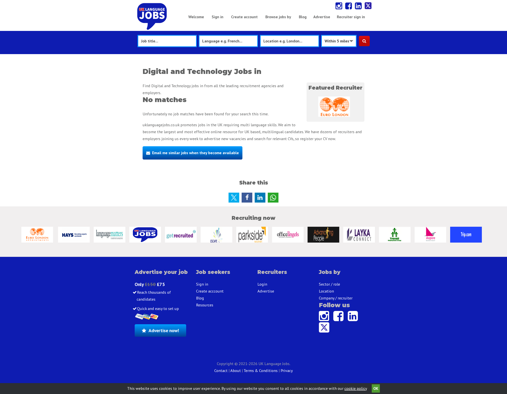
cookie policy (355, 388)
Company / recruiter (336, 298)
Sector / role (329, 284)
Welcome (196, 16)
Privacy (287, 370)
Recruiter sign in (351, 16)
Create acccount (210, 291)
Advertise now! (164, 330)
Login (262, 284)
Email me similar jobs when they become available (195, 152)
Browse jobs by (278, 16)
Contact (221, 370)
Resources (204, 305)
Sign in (217, 16)
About (235, 370)
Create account (244, 16)
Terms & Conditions (261, 370)
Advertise (321, 16)
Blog (303, 16)
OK (375, 388)
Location (326, 291)
